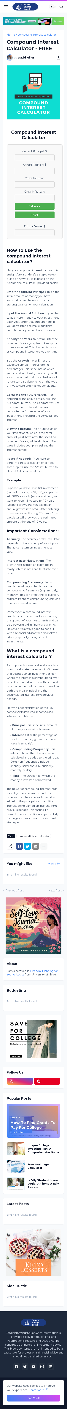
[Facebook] (19, 846)
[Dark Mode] (53, 7)
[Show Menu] (6, 7)
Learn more (36, 1390)
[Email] (35, 846)
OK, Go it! (34, 1398)
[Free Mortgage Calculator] (16, 1166)
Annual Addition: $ (34, 165)
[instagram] (20, 1081)
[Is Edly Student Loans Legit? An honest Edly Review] (16, 1183)
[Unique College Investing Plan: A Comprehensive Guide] (16, 1148)
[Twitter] (27, 846)
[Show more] (43, 846)
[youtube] (33, 1366)
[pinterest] (47, 1081)
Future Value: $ (34, 226)
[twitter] (25, 1366)
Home (11, 34)
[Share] (57, 57)
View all (53, 863)
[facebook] (16, 1366)
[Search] (61, 7)
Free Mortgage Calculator (38, 1166)
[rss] (50, 1366)
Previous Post (14, 890)
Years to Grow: (34, 178)
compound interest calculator (37, 34)
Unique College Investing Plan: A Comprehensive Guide (43, 1149)
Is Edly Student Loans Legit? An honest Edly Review (43, 1184)
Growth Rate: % (34, 191)
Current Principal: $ (34, 151)
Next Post (55, 890)
